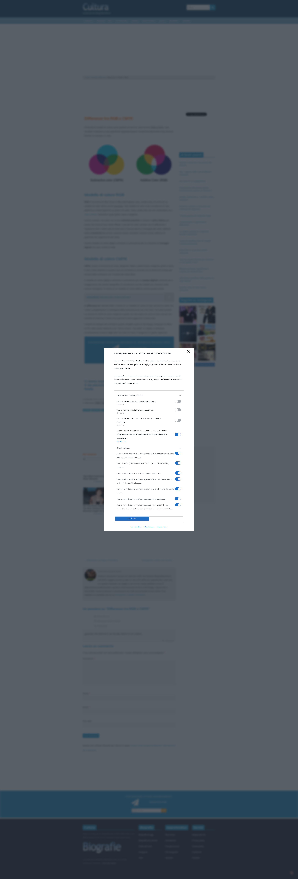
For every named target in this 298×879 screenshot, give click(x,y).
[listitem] (149, 395)
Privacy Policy (162, 527)
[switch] (178, 401)
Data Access (149, 527)
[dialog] (149, 439)
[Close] (189, 352)
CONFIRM (132, 518)
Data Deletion (136, 527)
